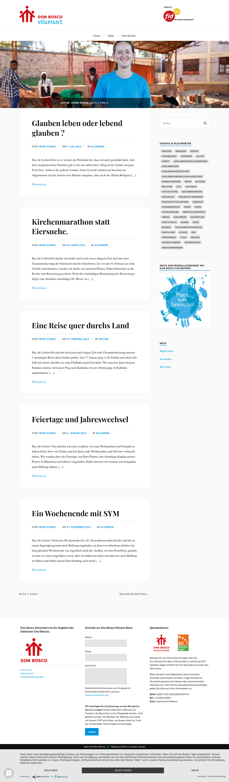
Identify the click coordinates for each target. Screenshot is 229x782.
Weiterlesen (39, 184)
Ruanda (166, 227)
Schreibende (128, 35)
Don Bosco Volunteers (175, 202)
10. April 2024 (76, 245)
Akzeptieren (122, 770)
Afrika (194, 151)
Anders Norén (138, 746)
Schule (183, 232)
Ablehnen (50, 770)
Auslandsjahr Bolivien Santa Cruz (182, 176)
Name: (88, 637)
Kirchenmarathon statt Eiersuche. (71, 226)
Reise (196, 222)
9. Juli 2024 (74, 146)
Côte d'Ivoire (170, 192)
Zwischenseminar (172, 247)
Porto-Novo (169, 222)
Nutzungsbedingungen (32, 676)
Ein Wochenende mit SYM (75, 513)
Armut (166, 161)
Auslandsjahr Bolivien (175, 171)
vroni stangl (47, 146)
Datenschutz (27, 673)
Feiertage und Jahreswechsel (80, 419)
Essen (198, 207)
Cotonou (191, 186)
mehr (195, 770)
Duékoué (198, 202)
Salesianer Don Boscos (188, 227)
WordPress (99, 746)
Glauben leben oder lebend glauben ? (77, 127)
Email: (88, 651)
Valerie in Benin (171, 242)
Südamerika (169, 237)
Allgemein (97, 146)
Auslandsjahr (170, 166)
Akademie (186, 156)
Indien (165, 217)
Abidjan (166, 151)
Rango (185, 222)
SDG (194, 232)
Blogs (111, 35)
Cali (179, 186)
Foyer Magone (170, 212)
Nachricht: (90, 665)
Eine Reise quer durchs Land (80, 325)
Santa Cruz (168, 232)
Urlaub (103, 339)
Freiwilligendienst (194, 212)
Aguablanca (169, 156)
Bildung (200, 181)
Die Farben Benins (192, 192)
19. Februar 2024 (78, 339)
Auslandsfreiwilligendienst (191, 161)
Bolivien (167, 186)
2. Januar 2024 (77, 433)
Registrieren (167, 350)
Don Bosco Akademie (191, 197)
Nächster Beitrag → (135, 594)
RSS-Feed (165, 366)
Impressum (26, 669)
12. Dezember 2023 (79, 527)
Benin (188, 181)
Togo (183, 237)
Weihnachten (192, 242)
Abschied (181, 151)
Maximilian (197, 217)
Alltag (200, 156)
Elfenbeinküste (171, 207)
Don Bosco (168, 197)
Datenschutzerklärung (96, 695)
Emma (187, 207)
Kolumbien (180, 217)
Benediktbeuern (171, 181)
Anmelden (166, 359)
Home (96, 35)
